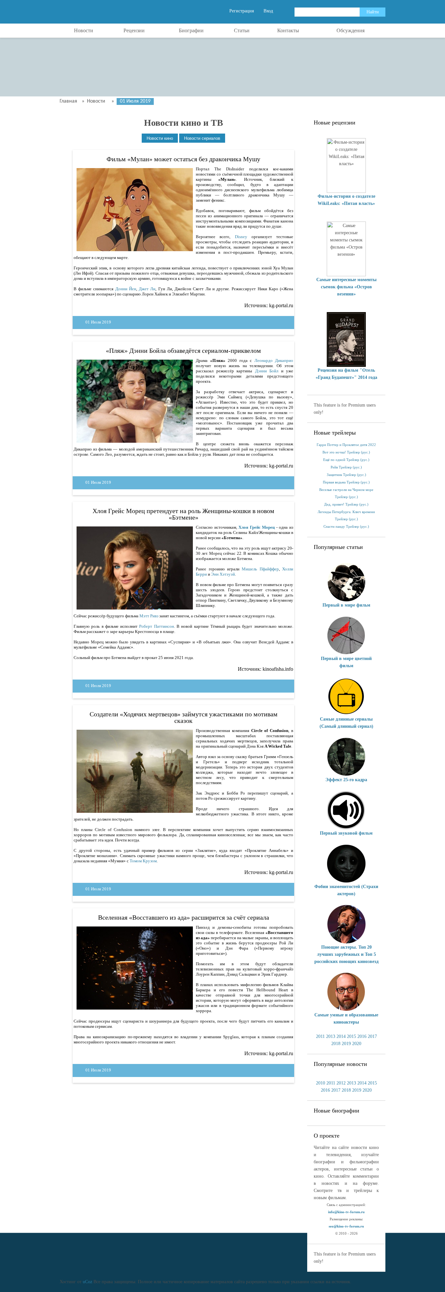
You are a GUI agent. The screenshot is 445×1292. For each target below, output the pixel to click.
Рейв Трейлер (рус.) (346, 467)
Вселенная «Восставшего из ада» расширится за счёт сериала (183, 917)
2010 (320, 1083)
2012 (341, 1083)
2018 (335, 1043)
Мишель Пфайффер (260, 569)
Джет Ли (147, 288)
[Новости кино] (160, 138)
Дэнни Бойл (266, 370)
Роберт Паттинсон (156, 626)
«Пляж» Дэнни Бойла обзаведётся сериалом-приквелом (183, 350)
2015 (351, 1036)
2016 (361, 1036)
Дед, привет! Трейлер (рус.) (346, 504)
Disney (241, 236)
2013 (330, 1036)
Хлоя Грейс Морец (256, 527)
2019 (346, 1043)
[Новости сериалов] (202, 138)
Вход (268, 10)
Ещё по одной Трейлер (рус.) (346, 460)
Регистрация (241, 10)
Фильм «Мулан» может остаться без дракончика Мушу (183, 159)
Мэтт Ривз (148, 615)
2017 (372, 1036)
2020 (356, 1043)
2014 (341, 1036)
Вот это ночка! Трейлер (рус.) (346, 452)
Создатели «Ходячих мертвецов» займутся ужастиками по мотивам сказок (184, 717)
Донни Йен (125, 288)
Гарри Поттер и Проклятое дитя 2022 (346, 445)
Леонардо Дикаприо (273, 360)
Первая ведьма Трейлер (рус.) (346, 482)
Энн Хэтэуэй (223, 574)
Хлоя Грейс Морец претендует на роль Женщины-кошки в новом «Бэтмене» (183, 514)
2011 (320, 1036)
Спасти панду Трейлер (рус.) (346, 526)
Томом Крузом (143, 860)
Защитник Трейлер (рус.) (346, 475)
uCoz (87, 1281)
